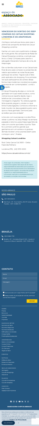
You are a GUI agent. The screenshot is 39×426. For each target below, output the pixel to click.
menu (3, 4)
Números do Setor (7, 325)
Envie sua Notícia (7, 364)
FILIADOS (5, 378)
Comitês (4, 317)
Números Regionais (8, 327)
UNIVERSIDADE (7, 340)
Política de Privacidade (28, 293)
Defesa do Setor (6, 360)
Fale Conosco (6, 388)
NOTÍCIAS (5, 358)
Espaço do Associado (8, 362)
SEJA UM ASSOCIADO (9, 368)
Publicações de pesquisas (9, 336)
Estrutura (5, 313)
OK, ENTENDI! (8, 423)
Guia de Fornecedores (8, 380)
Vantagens (5, 370)
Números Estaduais (8, 329)
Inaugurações (6, 334)
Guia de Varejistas (7, 382)
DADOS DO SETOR (8, 323)
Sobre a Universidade (8, 342)
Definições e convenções (9, 332)
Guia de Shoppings (7, 372)
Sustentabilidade (7, 315)
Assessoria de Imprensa (9, 390)
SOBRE (4, 308)
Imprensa (5, 319)
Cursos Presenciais (7, 346)
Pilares (4, 311)
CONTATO (5, 386)
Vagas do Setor (6, 350)
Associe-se (5, 374)
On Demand (6, 348)
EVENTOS (5, 354)
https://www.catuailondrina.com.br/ (16, 153)
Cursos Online (6, 344)
